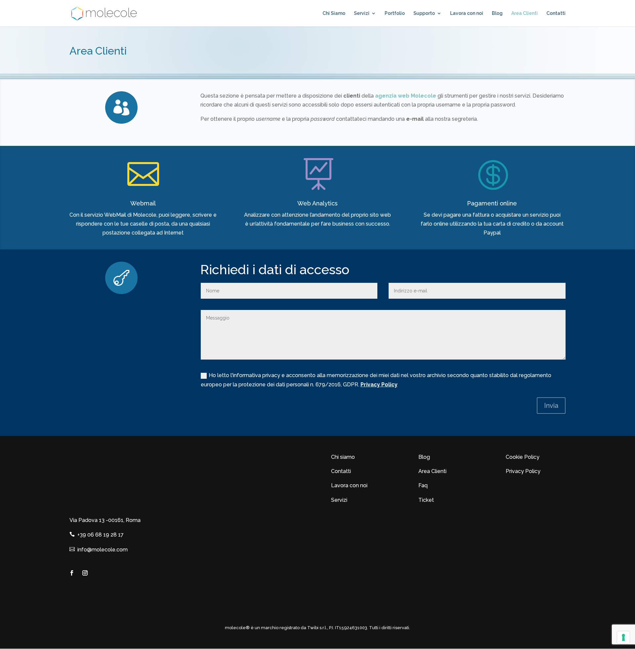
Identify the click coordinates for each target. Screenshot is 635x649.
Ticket (426, 500)
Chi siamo (343, 457)
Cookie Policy (522, 457)
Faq (423, 485)
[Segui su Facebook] (71, 573)
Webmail (143, 203)
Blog (497, 13)
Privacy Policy (379, 384)
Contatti (556, 13)
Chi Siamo (333, 13)
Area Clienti (524, 13)
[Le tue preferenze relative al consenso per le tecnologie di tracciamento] (623, 637)
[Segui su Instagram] (85, 573)
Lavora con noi (466, 13)
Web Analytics (317, 203)
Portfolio (395, 13)
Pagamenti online (492, 203)
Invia (551, 406)
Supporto (424, 13)
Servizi (361, 13)
